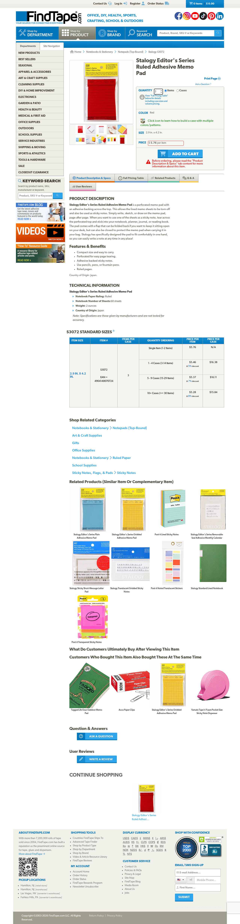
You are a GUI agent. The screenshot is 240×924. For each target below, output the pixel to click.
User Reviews (83, 186)
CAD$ (134, 838)
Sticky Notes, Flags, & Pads (92, 473)
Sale (21, 166)
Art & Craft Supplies (87, 435)
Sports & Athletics (31, 153)
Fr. (137, 842)
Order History (80, 875)
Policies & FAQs (133, 870)
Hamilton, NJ (27, 885)
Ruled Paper (122, 458)
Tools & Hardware (32, 160)
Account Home (81, 871)
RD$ (163, 842)
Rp (124, 846)
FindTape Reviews (82, 860)
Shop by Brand (80, 853)
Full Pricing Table (133, 178)
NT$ (129, 854)
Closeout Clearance (33, 172)
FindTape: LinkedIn (220, 16)
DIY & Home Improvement (36, 90)
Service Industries (31, 141)
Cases (183, 90)
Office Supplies (83, 450)
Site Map (129, 878)
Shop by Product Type (84, 845)
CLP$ (144, 842)
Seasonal (25, 65)
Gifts (75, 443)
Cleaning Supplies (31, 84)
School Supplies (84, 465)
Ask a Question (202, 84)
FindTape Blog (132, 881)
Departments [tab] (28, 46)
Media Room (132, 885)
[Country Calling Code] (180, 879)
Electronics (27, 97)
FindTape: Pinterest (211, 16)
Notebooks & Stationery (99, 52)
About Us (130, 889)
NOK (125, 850)
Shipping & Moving (32, 147)
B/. (140, 850)
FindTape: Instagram (187, 16)
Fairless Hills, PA (29, 897)
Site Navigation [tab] (51, 46)
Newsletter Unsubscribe (85, 886)
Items (170, 90)
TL (124, 854)
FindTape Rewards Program (87, 883)
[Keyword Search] (58, 196)
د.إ (156, 838)
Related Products (164, 178)
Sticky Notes (126, 473)
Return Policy (96, 915)
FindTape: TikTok (203, 16)
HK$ (142, 846)
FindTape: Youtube (195, 16)
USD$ (126, 838)
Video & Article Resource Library (90, 857)
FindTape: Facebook (178, 16)
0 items (203, 3)
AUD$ (126, 842)
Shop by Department (84, 849)
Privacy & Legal (133, 874)
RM (162, 846)
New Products (29, 53)
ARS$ (163, 838)
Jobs (127, 893)
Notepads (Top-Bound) (130, 52)
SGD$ (159, 850)
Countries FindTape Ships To (88, 838)
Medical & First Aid (32, 116)
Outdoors (26, 128)
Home (77, 52)
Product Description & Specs (93, 178)
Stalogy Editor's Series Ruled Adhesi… (144, 817)
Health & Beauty (30, 109)
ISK (137, 846)
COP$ (151, 842)
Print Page (211, 78)
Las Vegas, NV (28, 893)
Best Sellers (26, 59)
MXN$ (146, 838)
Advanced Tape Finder (85, 842)
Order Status (79, 879)
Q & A (190, 178)
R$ (132, 842)
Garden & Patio (29, 103)
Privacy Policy (114, 915)
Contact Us (131, 866)
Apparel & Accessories (34, 72)
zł (145, 850)
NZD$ (133, 850)
